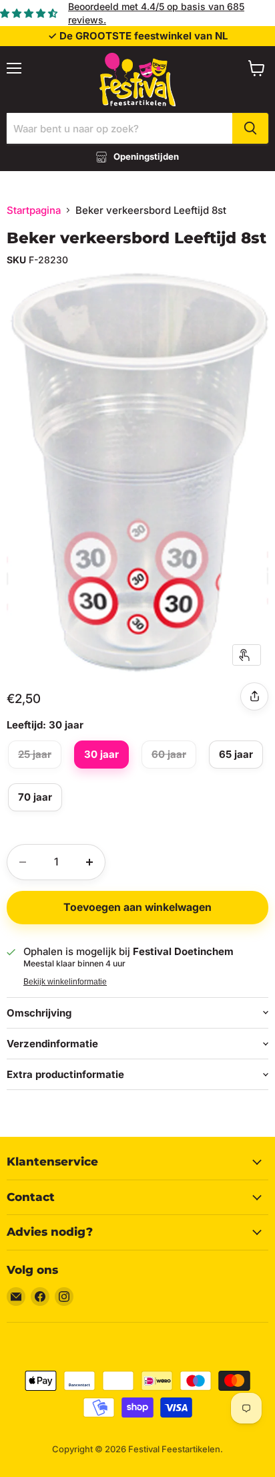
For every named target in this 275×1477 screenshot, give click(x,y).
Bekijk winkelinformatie (65, 981)
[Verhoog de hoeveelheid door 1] (89, 862)
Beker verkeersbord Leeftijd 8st (136, 238)
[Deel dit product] (254, 696)
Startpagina (34, 210)
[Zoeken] (250, 128)
